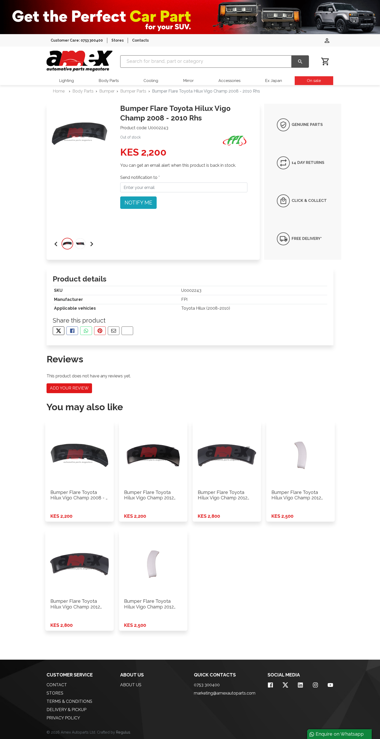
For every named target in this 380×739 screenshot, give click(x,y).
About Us (130, 684)
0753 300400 (207, 684)
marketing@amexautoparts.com (224, 693)
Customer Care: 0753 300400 (77, 40)
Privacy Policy (63, 717)
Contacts (140, 40)
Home (59, 91)
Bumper (107, 91)
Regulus (123, 732)
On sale (314, 80)
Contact (57, 684)
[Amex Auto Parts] (79, 61)
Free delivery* (306, 238)
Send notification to (139, 177)
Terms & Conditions (69, 701)
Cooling (150, 80)
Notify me (138, 203)
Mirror (188, 80)
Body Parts (109, 80)
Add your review (69, 388)
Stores (117, 40)
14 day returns (307, 162)
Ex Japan (273, 80)
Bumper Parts (133, 91)
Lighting (66, 80)
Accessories (229, 80)
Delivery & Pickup (66, 709)
